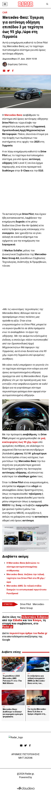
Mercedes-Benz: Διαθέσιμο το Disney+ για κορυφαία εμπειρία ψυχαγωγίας (13, 713)
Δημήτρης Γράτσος (17, 64)
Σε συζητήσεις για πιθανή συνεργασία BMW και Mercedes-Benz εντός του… (36, 679)
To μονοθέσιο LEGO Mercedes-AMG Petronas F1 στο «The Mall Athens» (12, 679)
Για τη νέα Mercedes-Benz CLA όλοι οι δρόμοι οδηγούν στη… (37, 711)
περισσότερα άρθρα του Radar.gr (28, 633)
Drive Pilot (25, 604)
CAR (4, 12)
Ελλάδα (17, 620)
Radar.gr (7, 626)
